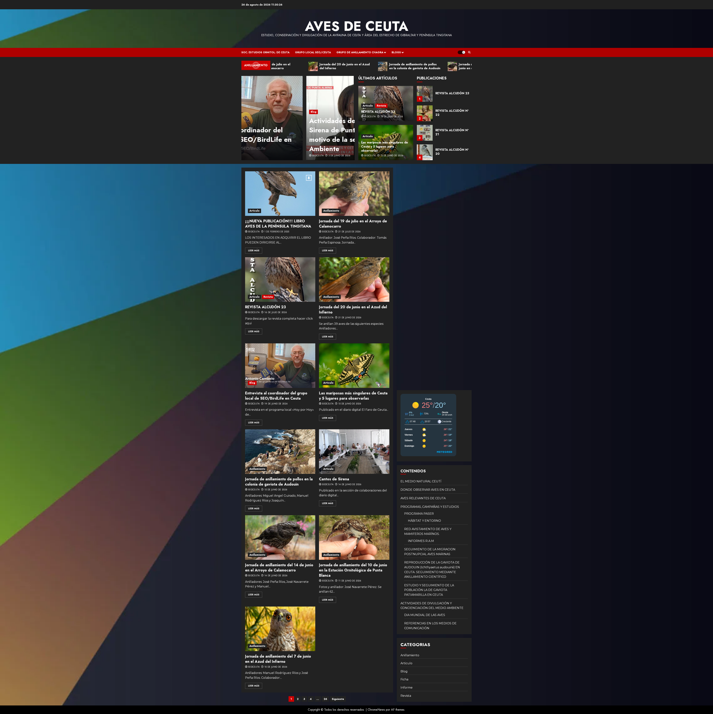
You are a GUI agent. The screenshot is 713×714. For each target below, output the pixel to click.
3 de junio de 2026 (274, 155)
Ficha (404, 679)
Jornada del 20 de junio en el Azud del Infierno (353, 309)
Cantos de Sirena (334, 479)
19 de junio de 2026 (276, 403)
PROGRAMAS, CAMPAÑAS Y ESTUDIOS (430, 507)
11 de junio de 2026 (349, 580)
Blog (248, 112)
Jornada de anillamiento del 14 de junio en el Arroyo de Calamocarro (279, 567)
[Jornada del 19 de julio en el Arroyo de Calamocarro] (354, 193)
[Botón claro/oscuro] (461, 52)
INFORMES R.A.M (421, 541)
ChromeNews (376, 710)
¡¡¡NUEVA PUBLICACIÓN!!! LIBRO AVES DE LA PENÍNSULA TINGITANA (278, 223)
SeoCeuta (253, 155)
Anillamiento (331, 211)
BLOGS (396, 52)
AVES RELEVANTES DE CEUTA (423, 498)
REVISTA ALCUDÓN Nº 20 (452, 132)
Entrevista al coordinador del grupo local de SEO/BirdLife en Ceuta (276, 396)
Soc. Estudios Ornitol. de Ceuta (265, 52)
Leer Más (253, 250)
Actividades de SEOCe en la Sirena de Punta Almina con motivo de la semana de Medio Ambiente (292, 134)
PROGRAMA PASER (419, 513)
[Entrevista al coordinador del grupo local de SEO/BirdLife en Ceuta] (280, 365)
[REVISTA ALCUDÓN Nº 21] (425, 113)
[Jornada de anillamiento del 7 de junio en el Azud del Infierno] (280, 629)
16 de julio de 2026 (391, 116)
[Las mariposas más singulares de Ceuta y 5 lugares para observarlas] (354, 365)
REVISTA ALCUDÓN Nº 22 (452, 93)
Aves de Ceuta (356, 26)
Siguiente (338, 699)
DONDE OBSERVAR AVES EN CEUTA (428, 489)
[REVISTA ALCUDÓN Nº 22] (425, 94)
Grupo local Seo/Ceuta (313, 52)
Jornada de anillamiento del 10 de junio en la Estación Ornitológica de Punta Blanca (353, 570)
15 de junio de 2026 (391, 155)
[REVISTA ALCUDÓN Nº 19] (425, 152)
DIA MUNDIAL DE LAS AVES (424, 615)
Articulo (368, 105)
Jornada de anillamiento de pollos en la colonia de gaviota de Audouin (279, 481)
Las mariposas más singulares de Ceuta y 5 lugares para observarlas (384, 146)
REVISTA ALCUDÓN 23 (378, 112)
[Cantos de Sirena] (354, 451)
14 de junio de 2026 (350, 484)
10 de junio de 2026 (275, 667)
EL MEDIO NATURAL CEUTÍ (421, 481)
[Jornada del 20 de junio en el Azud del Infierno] (354, 279)
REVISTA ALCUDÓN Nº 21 (452, 113)
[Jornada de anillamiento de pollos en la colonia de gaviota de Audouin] (280, 451)
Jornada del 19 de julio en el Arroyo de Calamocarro (353, 223)
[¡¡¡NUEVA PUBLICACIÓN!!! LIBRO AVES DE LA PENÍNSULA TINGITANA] (280, 193)
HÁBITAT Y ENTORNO (424, 520)
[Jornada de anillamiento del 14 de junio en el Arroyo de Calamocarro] (280, 537)
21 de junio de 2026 (350, 317)
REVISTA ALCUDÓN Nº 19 (452, 152)
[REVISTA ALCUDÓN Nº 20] (425, 133)
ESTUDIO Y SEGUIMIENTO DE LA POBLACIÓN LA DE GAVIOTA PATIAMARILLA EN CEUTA (429, 590)
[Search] (469, 52)
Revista (381, 105)
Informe (407, 687)
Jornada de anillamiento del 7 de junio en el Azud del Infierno (278, 659)
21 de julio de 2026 (349, 231)
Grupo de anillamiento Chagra (359, 52)
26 (325, 699)
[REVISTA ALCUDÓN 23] (280, 279)
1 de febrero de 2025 (276, 231)
